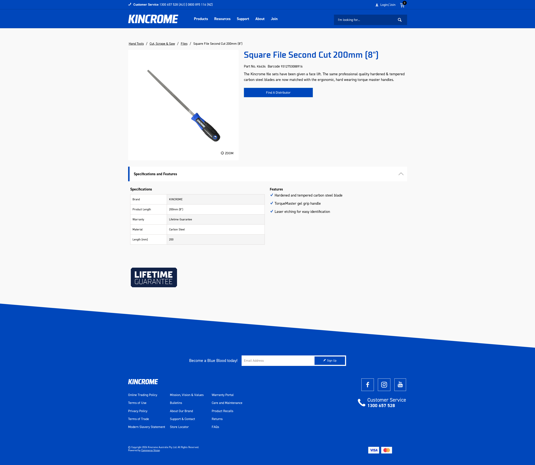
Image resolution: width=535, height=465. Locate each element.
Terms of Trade (138, 419)
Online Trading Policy (142, 395)
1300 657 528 (381, 405)
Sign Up (331, 361)
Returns (217, 419)
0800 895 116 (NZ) (200, 4)
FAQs (215, 427)
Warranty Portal (223, 395)
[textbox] (364, 20)
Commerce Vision (150, 450)
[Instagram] (384, 384)
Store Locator (179, 427)
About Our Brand (181, 411)
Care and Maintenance (227, 403)
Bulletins (176, 403)
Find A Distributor (278, 92)
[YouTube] (400, 384)
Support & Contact (182, 419)
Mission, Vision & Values (187, 395)
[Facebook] (367, 384)
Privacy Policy (137, 411)
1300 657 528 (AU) (172, 4)
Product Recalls (222, 411)
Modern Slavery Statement (146, 427)
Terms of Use (137, 403)
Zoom (229, 153)
